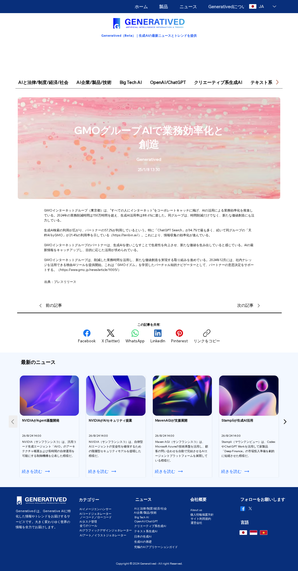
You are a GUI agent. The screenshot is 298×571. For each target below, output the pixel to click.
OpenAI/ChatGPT (146, 521)
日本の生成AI (143, 536)
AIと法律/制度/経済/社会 (150, 508)
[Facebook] (242, 508)
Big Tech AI (141, 517)
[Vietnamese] (263, 532)
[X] (250, 508)
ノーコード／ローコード (96, 517)
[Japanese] (243, 532)
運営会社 (196, 522)
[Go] (285, 421)
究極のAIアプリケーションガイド (156, 547)
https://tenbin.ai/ (125, 235)
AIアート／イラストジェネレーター (103, 535)
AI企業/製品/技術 (145, 512)
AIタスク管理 (88, 521)
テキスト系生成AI (145, 531)
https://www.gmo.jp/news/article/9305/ (89, 270)
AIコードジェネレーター (95, 513)
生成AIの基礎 (143, 541)
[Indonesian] (253, 532)
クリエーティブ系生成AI (150, 526)
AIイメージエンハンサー (95, 509)
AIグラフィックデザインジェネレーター (105, 530)
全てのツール (88, 525)
